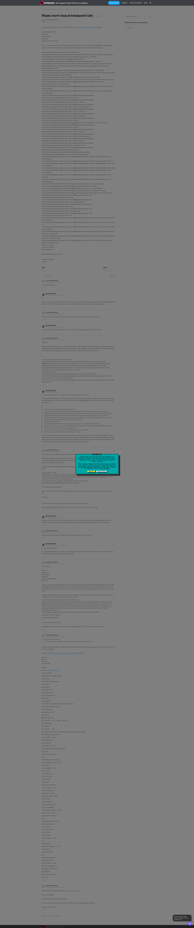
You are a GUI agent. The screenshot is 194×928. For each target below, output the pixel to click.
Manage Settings (101, 471)
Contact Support (114, 2)
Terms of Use (105, 466)
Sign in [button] (145, 2)
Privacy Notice (93, 466)
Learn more (100, 461)
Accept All (91, 471)
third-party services (86, 467)
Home (47, 2)
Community (125, 2)
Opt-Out (108, 468)
